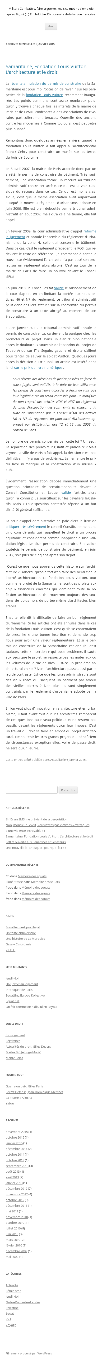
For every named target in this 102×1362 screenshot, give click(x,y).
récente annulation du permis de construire (45, 83)
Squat (10, 1313)
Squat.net (12, 1001)
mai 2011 (12, 1211)
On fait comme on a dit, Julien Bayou (31, 1007)
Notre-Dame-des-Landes (23, 1302)
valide (59, 288)
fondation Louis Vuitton (44, 95)
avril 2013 (12, 1177)
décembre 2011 (16, 1205)
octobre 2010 (15, 1222)
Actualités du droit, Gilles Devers (28, 1046)
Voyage (11, 1325)
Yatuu (10, 1103)
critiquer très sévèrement (26, 526)
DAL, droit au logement (22, 984)
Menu (51, 26)
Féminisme (13, 1291)
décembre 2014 (16, 1149)
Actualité (56, 759)
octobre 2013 (15, 1160)
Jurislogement (15, 1035)
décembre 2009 (16, 1251)
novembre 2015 (17, 1132)
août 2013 (13, 1171)
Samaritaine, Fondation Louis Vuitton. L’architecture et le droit (47, 69)
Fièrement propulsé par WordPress (29, 1353)
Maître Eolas (14, 1058)
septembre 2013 (17, 1166)
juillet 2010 (13, 1228)
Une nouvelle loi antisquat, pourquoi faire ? (36, 848)
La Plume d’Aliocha (19, 1097)
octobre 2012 (15, 1200)
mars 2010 (13, 1239)
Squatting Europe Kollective (25, 995)
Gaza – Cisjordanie (18, 944)
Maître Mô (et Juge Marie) (23, 1052)
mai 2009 (12, 1257)
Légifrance (13, 1041)
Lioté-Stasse (14, 882)
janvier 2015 (14, 1143)
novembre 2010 (17, 1217)
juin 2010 (12, 1234)
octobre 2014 (15, 1154)
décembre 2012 (16, 1188)
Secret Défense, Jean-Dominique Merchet (34, 1092)
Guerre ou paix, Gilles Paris (24, 1086)
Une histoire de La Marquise (25, 938)
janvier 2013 (14, 1183)
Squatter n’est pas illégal (23, 927)
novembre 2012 (17, 1194)
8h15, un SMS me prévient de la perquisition (37, 819)
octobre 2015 (15, 1137)
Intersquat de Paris (19, 990)
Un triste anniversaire (21, 933)
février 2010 (14, 1245)
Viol (8, 1319)
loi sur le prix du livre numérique (35, 367)
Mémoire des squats (32, 876)
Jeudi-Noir (13, 978)
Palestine (12, 1308)
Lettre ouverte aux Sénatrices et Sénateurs (36, 842)
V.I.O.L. (10, 950)
